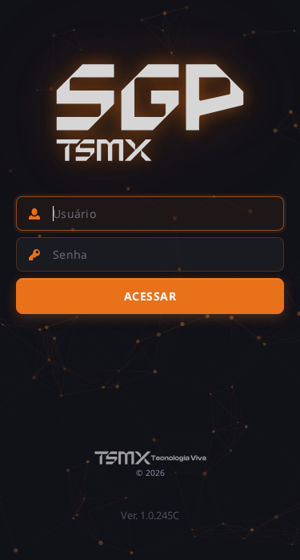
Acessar (150, 296)
